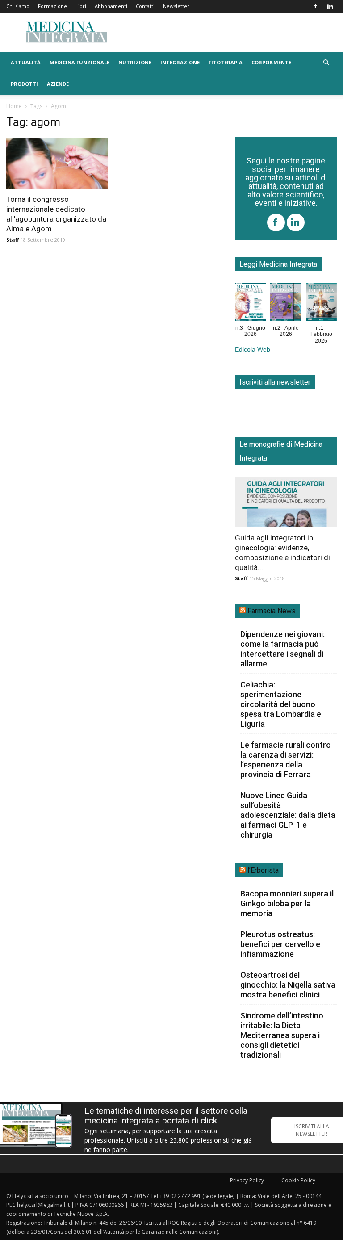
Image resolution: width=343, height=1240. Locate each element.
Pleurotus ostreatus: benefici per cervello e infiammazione (280, 944)
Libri (80, 6)
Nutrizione (134, 62)
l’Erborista (263, 870)
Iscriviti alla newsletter (274, 382)
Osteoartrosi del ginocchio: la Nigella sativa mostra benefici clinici (287, 984)
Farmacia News (271, 611)
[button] (326, 63)
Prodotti (24, 83)
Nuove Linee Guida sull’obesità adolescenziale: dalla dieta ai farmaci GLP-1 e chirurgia (287, 815)
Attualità (26, 62)
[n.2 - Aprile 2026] (285, 304)
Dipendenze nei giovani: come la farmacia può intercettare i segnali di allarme (282, 648)
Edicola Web (252, 349)
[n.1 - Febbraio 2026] (321, 304)
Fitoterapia (226, 62)
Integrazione (180, 62)
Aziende (58, 83)
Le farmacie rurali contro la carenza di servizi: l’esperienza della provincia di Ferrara (285, 759)
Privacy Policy (247, 1180)
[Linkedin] (330, 6)
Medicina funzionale (79, 62)
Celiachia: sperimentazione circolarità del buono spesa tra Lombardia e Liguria (280, 704)
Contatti (145, 6)
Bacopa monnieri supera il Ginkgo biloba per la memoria (287, 903)
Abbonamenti (111, 6)
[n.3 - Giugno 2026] (250, 304)
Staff (12, 239)
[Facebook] (315, 6)
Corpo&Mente (271, 62)
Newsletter (176, 6)
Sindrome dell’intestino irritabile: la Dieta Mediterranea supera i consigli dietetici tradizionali (281, 1035)
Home (14, 106)
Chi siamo (17, 6)
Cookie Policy (298, 1180)
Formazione (52, 6)
